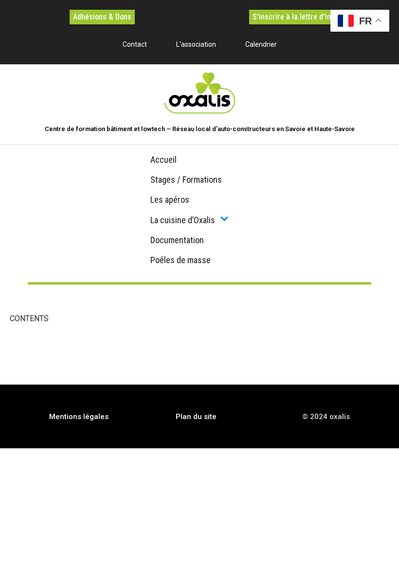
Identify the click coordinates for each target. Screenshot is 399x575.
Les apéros (169, 199)
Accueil (163, 159)
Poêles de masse (180, 260)
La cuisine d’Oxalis (182, 220)
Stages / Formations (186, 179)
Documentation (177, 240)
